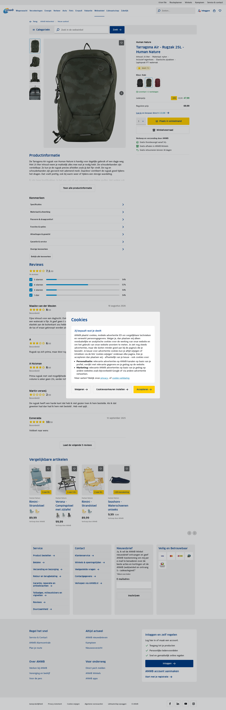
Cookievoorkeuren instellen (110, 389)
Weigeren (79, 389)
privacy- (104, 378)
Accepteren (142, 389)
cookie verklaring (120, 378)
